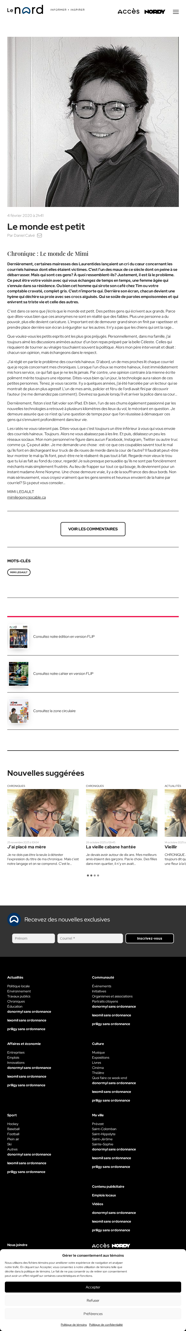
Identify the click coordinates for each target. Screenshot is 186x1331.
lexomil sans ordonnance (26, 1020)
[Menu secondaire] (176, 12)
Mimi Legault (19, 572)
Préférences (93, 1313)
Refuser (93, 1300)
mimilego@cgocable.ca (26, 497)
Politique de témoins (74, 1325)
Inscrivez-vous (149, 938)
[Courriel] (39, 235)
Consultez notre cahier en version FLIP (63, 673)
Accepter (93, 1287)
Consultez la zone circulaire (54, 710)
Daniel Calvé (24, 235)
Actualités (173, 786)
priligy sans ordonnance (26, 1029)
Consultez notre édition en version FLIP (64, 636)
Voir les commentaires (93, 529)
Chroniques (16, 786)
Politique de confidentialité (106, 1325)
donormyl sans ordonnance (29, 1011)
